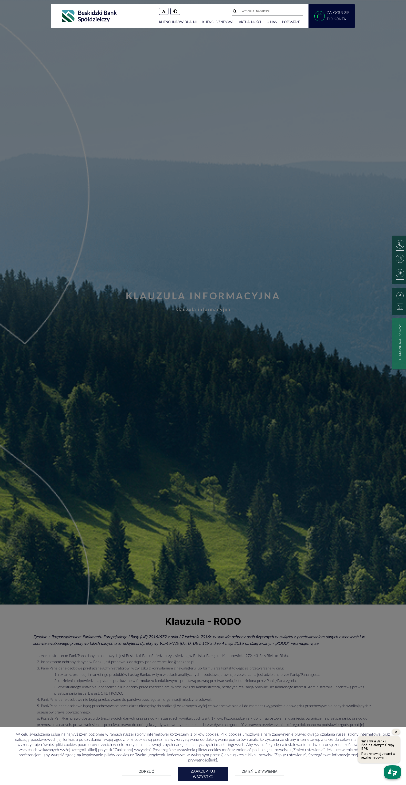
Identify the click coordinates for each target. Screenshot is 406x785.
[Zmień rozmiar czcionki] (163, 11)
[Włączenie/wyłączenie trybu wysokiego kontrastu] (175, 11)
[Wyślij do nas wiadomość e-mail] (400, 274)
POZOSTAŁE (291, 22)
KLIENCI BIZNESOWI (217, 22)
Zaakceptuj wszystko (203, 774)
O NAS (272, 22)
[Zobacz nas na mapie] (400, 260)
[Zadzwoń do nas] (400, 245)
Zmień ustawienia (259, 771)
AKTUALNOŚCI (250, 22)
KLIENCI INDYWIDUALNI (178, 22)
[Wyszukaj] (235, 11)
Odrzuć (146, 771)
